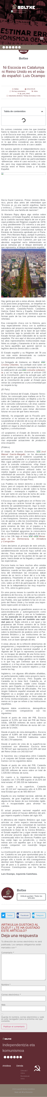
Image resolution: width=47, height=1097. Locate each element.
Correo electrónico (11, 995)
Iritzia (36, 91)
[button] (41, 38)
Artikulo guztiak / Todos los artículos (31, 897)
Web (3, 1005)
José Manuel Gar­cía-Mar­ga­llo (23, 452)
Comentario (7, 953)
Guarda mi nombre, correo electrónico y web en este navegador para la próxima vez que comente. (22, 1019)
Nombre (6, 984)
